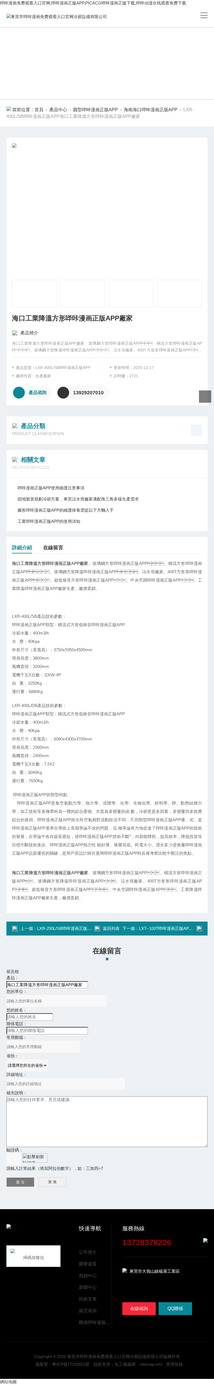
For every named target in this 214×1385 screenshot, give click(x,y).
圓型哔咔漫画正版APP (95, 109)
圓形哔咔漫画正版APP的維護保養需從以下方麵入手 (66, 510)
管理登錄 (174, 1364)
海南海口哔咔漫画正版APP (150, 109)
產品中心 (58, 109)
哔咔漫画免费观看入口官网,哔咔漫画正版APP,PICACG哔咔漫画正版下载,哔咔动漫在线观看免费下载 (93, 3)
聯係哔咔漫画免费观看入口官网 (95, 1322)
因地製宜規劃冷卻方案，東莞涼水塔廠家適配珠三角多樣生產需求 (78, 499)
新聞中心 (88, 1287)
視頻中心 (88, 1275)
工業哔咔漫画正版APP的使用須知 (49, 521)
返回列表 (111, 928)
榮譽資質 (88, 1264)
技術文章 (88, 1299)
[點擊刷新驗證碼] (34, 1158)
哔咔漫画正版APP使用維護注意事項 (51, 487)
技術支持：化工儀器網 (114, 1364)
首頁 (39, 109)
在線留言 (53, 547)
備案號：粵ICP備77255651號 (62, 1364)
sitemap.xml (151, 1364)
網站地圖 (8, 1381)
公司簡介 (88, 1252)
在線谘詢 (139, 1308)
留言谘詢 (88, 1310)
